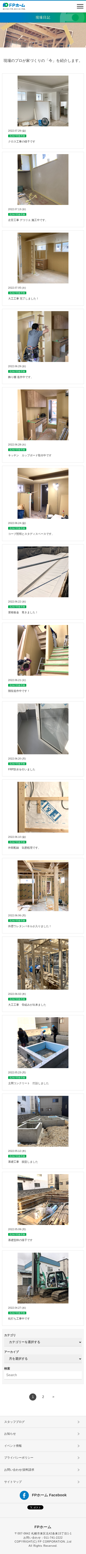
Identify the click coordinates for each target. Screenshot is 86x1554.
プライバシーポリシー (18, 1457)
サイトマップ (13, 1481)
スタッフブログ (14, 1421)
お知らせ (10, 1433)
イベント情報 (13, 1445)
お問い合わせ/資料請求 (19, 1469)
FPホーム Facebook (49, 1495)
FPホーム (43, 1527)
